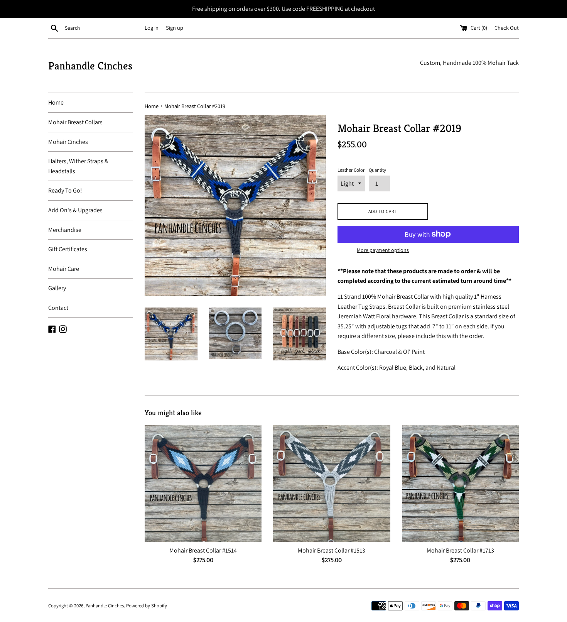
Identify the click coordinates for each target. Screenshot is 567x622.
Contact (58, 308)
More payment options (383, 250)
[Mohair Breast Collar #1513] (331, 483)
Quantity (377, 170)
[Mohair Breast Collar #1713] (460, 483)
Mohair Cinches (68, 142)
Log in (152, 27)
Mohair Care (63, 269)
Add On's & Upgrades (75, 210)
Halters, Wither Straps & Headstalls (78, 166)
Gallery (57, 288)
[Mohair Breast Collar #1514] (203, 483)
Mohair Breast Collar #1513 (331, 550)
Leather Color (351, 170)
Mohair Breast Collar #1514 (203, 550)
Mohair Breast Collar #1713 (460, 550)
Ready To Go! (65, 190)
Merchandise (64, 230)
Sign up (174, 27)
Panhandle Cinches (90, 66)
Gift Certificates (67, 249)
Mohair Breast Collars (75, 122)
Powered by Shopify (146, 605)
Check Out (506, 27)
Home (56, 102)
